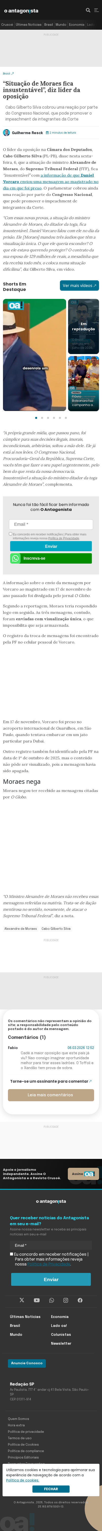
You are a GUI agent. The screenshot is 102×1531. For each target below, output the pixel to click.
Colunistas (61, 1335)
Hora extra (16, 1425)
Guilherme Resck (27, 133)
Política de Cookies (23, 1444)
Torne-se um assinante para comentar (49, 1081)
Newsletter (61, 1343)
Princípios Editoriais (23, 1457)
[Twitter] (22, 1300)
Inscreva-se (34, 558)
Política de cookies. (22, 1480)
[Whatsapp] (51, 1300)
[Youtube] (37, 1300)
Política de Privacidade (63, 538)
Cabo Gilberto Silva (56, 929)
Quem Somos (18, 1419)
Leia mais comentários (50, 1095)
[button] (36, 418)
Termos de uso (20, 1438)
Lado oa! (94, 24)
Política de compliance (26, 1451)
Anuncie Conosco (27, 1363)
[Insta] (65, 1300)
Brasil (48, 24)
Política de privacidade (26, 1432)
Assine (77, 1174)
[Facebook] (80, 1300)
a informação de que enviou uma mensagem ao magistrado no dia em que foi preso (51, 182)
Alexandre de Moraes (20, 929)
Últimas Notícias (29, 24)
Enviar (51, 546)
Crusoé (7, 24)
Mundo (61, 24)
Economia (76, 24)
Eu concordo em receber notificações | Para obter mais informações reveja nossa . (49, 536)
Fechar (51, 1488)
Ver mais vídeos (77, 285)
